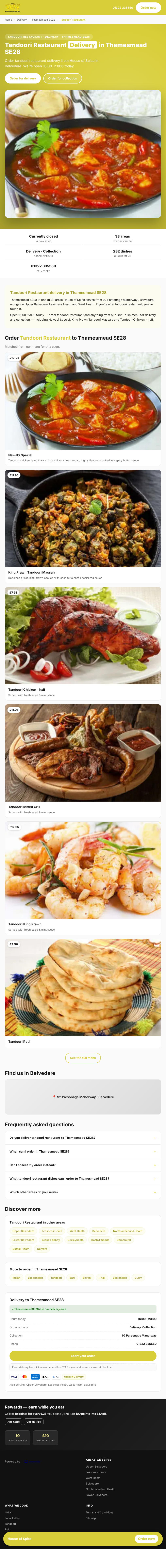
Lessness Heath (52, 1231)
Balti (72, 1277)
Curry (138, 1277)
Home (8, 19)
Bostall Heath (21, 1248)
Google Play (34, 1421)
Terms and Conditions (99, 1512)
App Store (13, 1421)
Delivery (22, 19)
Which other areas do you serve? (34, 1192)
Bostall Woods (100, 1240)
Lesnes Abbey (51, 1240)
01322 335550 (123, 7)
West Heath (77, 1231)
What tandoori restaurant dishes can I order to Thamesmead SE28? (59, 1178)
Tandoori (56, 1277)
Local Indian (35, 1277)
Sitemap (91, 1518)
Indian (16, 1277)
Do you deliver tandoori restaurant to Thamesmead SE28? (52, 1138)
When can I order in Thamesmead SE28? (39, 1151)
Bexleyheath (76, 1240)
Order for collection (62, 78)
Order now (148, 8)
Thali (102, 1277)
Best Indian (120, 1277)
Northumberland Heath (127, 1231)
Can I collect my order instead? (32, 1165)
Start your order (83, 1356)
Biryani (87, 1277)
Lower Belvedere (23, 1240)
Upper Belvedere (23, 1231)
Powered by (12, 1461)
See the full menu (83, 1058)
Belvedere (98, 1231)
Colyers (42, 1248)
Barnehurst (124, 1240)
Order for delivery (23, 78)
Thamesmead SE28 (43, 19)
